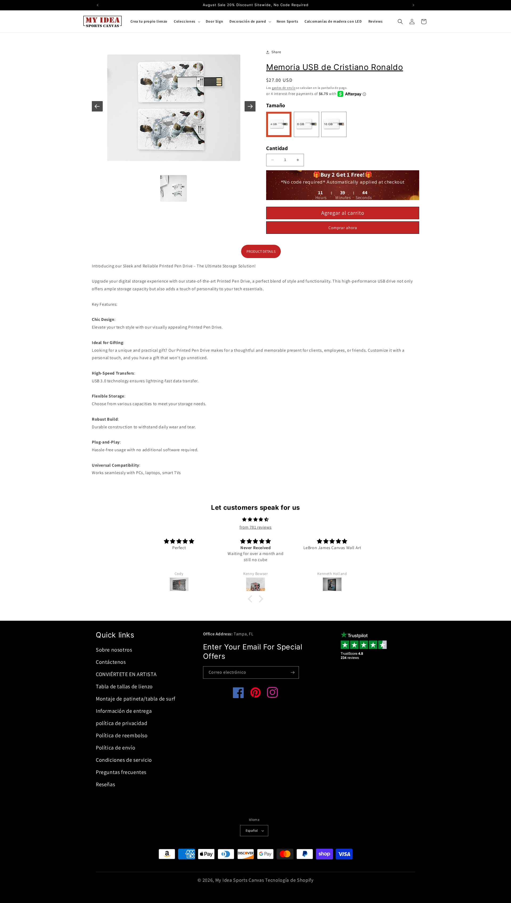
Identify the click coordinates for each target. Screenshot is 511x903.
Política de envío (115, 747)
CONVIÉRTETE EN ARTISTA (126, 674)
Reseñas (105, 784)
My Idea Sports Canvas (239, 880)
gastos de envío (283, 88)
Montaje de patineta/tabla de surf (135, 698)
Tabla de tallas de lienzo (124, 686)
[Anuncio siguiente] (413, 5)
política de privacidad (121, 723)
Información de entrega (124, 710)
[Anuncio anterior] (98, 5)
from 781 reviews (256, 527)
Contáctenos (111, 661)
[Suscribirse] (293, 672)
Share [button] (276, 51)
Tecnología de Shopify (289, 880)
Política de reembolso (122, 735)
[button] (187, 21)
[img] (255, 520)
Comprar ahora (342, 227)
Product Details (260, 251)
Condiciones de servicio (124, 759)
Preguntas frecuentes (121, 772)
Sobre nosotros (114, 649)
